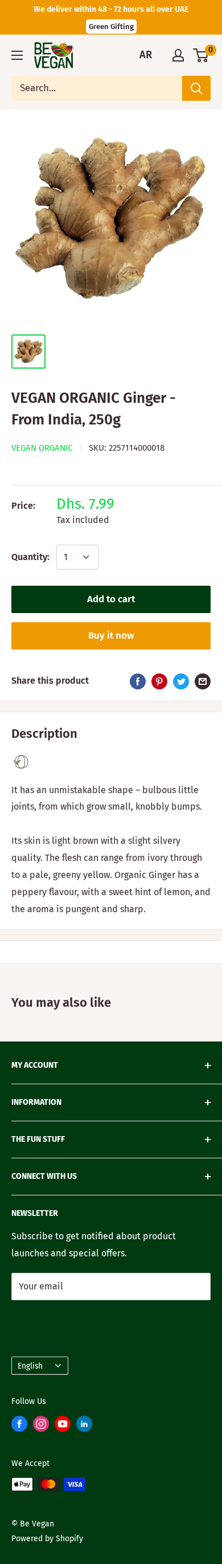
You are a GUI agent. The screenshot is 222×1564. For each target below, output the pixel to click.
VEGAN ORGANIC (41, 448)
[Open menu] (17, 55)
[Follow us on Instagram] (41, 1426)
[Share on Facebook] (138, 680)
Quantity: (30, 557)
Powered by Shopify (47, 1538)
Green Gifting (111, 26)
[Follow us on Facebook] (19, 1426)
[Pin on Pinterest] (159, 680)
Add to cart (111, 599)
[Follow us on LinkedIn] (84, 1426)
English (30, 1366)
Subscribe (39, 1316)
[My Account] (178, 55)
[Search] (196, 88)
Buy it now (111, 636)
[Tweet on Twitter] (181, 680)
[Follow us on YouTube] (63, 1426)
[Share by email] (203, 680)
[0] (201, 55)
